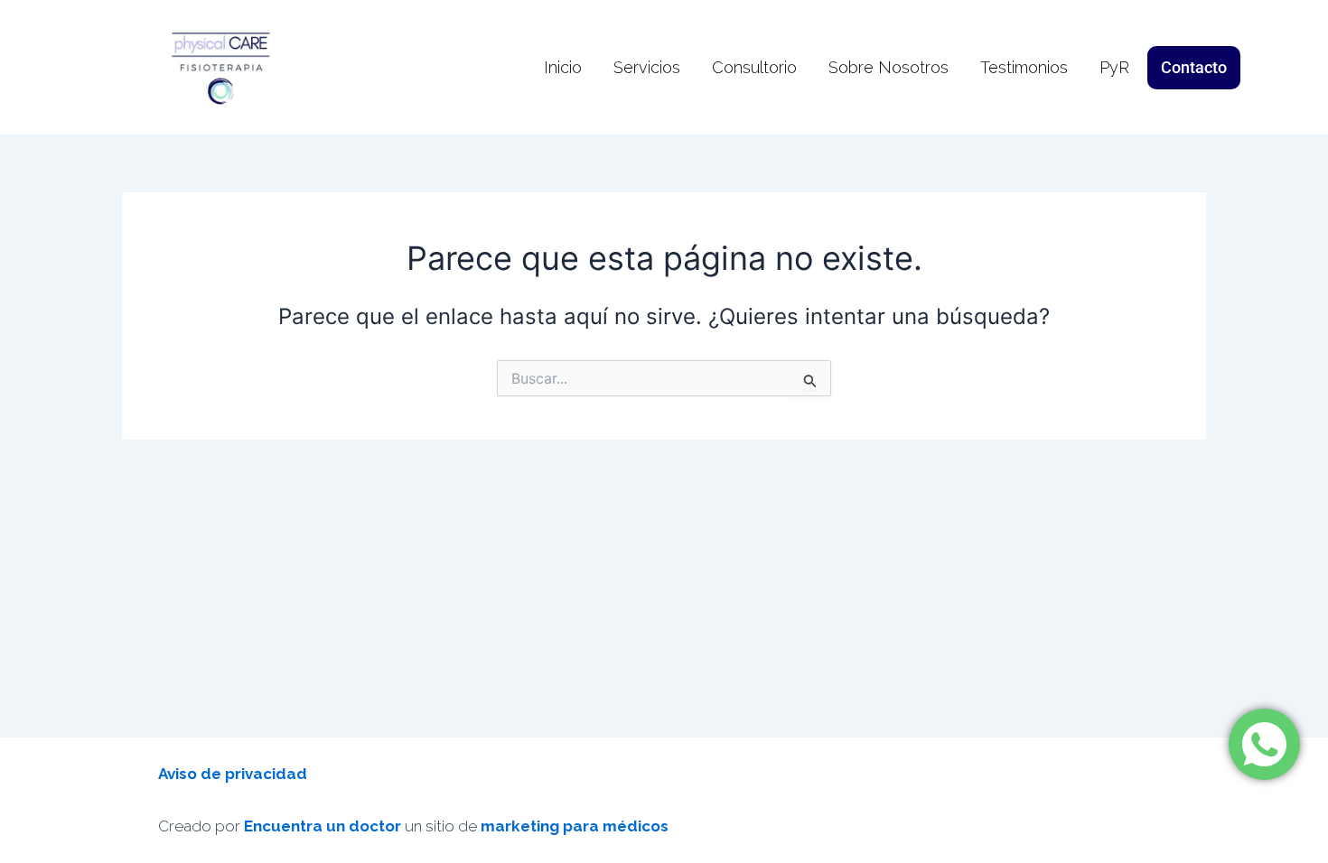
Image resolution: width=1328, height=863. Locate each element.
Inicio (563, 67)
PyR (1114, 67)
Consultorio (754, 67)
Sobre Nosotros (888, 67)
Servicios (646, 67)
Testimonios (1024, 67)
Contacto (1194, 67)
